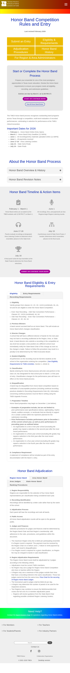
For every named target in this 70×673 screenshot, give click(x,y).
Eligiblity (14, 293)
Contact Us (35, 647)
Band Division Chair (23, 615)
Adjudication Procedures (20, 50)
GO (50, 642)
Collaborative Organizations (45, 656)
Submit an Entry (21, 41)
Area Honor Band (39, 478)
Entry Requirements (31, 293)
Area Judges (15, 481)
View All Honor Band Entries (35, 104)
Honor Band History (49, 50)
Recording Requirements (20, 297)
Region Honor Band (18, 478)
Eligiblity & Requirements (49, 41)
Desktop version (44, 660)
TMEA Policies (21, 656)
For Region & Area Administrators (35, 57)
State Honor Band (34, 481)
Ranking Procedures (18, 485)
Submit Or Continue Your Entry (35, 271)
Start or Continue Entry (35, 99)
